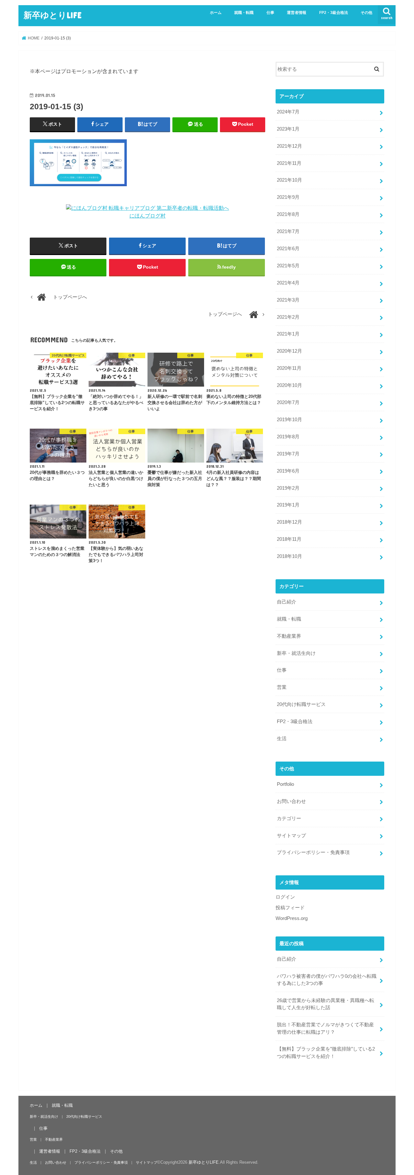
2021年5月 (288, 265)
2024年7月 (288, 111)
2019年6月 (288, 471)
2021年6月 (288, 248)
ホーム (216, 12)
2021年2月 (288, 317)
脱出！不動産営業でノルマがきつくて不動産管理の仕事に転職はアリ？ (325, 1028)
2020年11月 (289, 368)
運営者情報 (296, 12)
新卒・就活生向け (296, 653)
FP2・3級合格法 (333, 12)
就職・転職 (244, 12)
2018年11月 (289, 539)
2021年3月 (288, 300)
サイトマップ (291, 835)
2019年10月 (289, 419)
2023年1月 (288, 129)
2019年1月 (288, 504)
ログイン (285, 897)
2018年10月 (289, 556)
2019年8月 (288, 436)
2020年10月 (289, 385)
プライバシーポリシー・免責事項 (313, 852)
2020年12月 (289, 351)
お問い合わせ (291, 801)
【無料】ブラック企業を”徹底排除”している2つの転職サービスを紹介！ (326, 1052)
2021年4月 (288, 282)
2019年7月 (288, 453)
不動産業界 (289, 636)
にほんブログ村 (147, 216)
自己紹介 (286, 601)
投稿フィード (290, 907)
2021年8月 (288, 214)
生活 (282, 738)
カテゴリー (289, 818)
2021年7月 (288, 231)
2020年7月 (288, 402)
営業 (282, 687)
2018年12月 (289, 522)
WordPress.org (292, 918)
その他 (366, 12)
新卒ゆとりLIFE (53, 15)
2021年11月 (289, 163)
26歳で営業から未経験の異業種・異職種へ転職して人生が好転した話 (325, 1004)
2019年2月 (288, 488)
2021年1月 (288, 333)
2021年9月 (288, 197)
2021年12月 (289, 146)
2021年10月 (289, 180)
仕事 (270, 12)
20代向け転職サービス (301, 704)
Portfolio (285, 784)
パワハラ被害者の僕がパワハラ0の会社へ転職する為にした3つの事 (326, 980)
